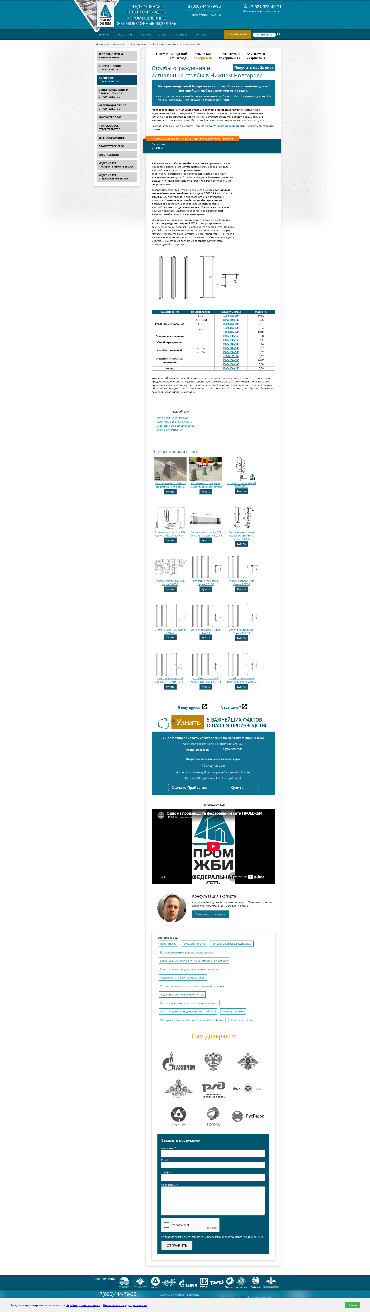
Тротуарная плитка (193, 943)
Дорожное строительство (110, 44)
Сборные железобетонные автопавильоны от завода (192, 986)
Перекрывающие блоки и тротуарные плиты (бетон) (192, 1020)
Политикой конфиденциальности (125, 1305)
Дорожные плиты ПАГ (169, 429)
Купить (170, 491)
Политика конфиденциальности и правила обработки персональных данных (191, 1297)
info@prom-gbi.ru (206, 14)
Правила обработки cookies (235, 1297)
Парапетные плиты (241, 1020)
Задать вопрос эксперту (210, 914)
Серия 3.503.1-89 (203, 138)
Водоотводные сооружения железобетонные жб (189, 969)
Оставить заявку (237, 34)
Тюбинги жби (168, 943)
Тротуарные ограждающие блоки (231, 943)
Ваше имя (168, 1148)
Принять (352, 1305)
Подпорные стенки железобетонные (182, 994)
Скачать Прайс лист (190, 788)
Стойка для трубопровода (172, 417)
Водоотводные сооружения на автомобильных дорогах (194, 960)
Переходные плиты (233, 1011)
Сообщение (169, 1184)
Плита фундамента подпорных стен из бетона (188, 1011)
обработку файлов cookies (83, 1305)
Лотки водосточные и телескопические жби (187, 952)
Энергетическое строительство (175, 425)
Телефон (166, 1172)
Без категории (139, 44)
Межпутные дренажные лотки (174, 421)
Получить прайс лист (253, 68)
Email (165, 1160)
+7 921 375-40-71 (264, 6)
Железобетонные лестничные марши (182, 977)
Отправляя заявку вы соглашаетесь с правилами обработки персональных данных (212, 1236)
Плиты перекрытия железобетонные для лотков (189, 1003)
